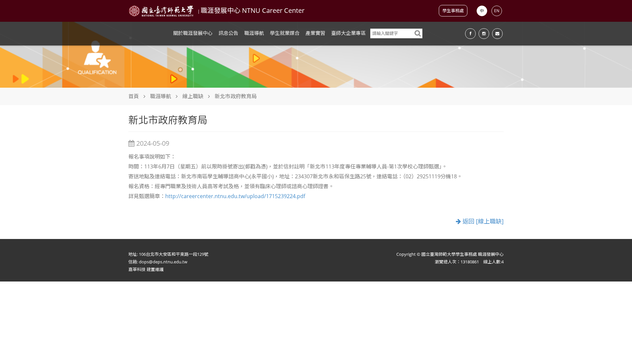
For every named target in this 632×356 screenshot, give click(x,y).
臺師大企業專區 (348, 33)
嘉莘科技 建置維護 (146, 269)
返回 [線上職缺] (482, 221)
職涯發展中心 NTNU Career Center (252, 10)
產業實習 (315, 33)
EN (496, 11)
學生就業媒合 (285, 33)
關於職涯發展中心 (193, 33)
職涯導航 (254, 33)
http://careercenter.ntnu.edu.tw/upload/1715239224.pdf (235, 196)
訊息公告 (228, 33)
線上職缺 (192, 96)
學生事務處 (453, 11)
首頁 (133, 96)
